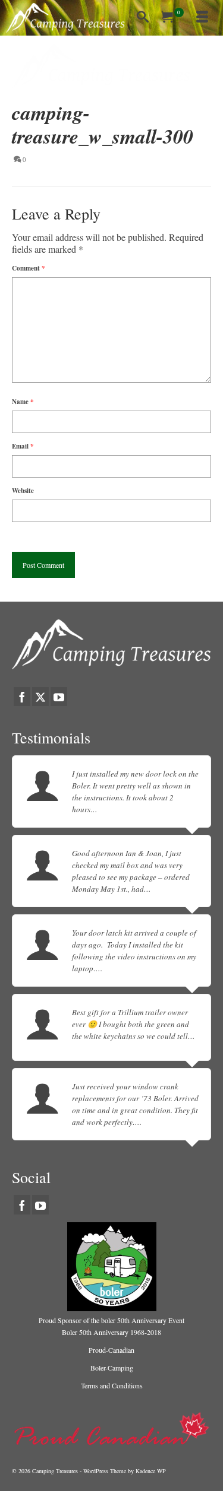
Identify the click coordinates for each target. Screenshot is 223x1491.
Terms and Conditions (112, 1385)
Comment (28, 268)
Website (23, 490)
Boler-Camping (111, 1367)
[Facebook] (22, 696)
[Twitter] (40, 696)
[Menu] (202, 18)
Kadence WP (151, 1471)
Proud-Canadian (111, 1350)
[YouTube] (59, 696)
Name (23, 401)
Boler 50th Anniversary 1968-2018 (111, 1332)
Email (23, 446)
